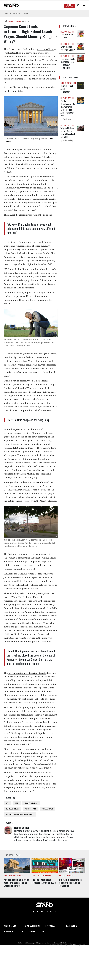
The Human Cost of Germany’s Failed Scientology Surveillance (68, 63)
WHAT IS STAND (10, 925)
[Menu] (83, 5)
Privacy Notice (53, 945)
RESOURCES (50, 925)
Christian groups (29, 477)
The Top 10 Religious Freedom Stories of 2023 (44, 881)
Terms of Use (72, 945)
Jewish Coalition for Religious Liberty (27, 673)
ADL (7, 803)
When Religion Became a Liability (67, 48)
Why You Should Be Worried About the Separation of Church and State (16, 882)
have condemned (40, 482)
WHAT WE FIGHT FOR (32, 925)
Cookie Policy (63, 945)
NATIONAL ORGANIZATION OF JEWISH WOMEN (19, 814)
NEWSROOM (8, 931)
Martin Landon (22, 827)
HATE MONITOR (72, 925)
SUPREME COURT (30, 809)
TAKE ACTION (30, 931)
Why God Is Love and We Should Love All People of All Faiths (67, 133)
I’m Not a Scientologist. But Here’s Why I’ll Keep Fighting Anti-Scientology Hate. (67, 108)
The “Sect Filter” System (67, 36)
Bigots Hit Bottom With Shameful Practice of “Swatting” (70, 882)
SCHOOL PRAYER (47, 809)
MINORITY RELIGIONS (31, 803)
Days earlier (10, 149)
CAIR (16, 803)
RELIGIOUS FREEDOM (14, 21)
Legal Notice (81, 945)
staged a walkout (45, 49)
